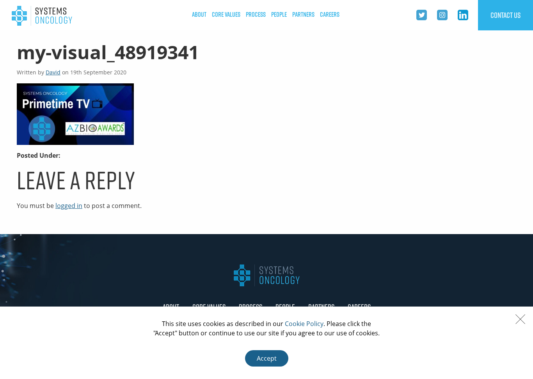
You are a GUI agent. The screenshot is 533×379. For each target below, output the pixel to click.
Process (256, 14)
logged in (68, 205)
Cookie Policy (304, 323)
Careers (329, 14)
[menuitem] (199, 14)
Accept (267, 358)
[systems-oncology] (42, 15)
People (279, 14)
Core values (226, 14)
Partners (303, 14)
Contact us (505, 15)
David (53, 72)
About (199, 14)
